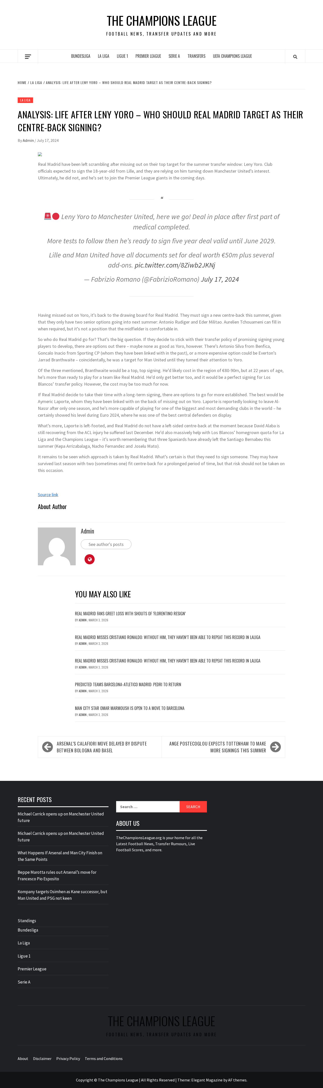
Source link (48, 494)
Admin (29, 140)
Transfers (196, 56)
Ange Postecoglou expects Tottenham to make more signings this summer (217, 747)
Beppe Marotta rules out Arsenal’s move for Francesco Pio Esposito (57, 875)
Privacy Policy (68, 1058)
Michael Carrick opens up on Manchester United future (61, 817)
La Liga (103, 56)
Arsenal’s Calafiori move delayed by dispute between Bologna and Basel (102, 747)
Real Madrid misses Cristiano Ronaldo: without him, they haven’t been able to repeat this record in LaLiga (167, 637)
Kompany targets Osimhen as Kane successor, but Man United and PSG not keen (62, 895)
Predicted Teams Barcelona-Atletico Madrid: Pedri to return (128, 684)
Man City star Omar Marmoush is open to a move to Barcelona (129, 708)
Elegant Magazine (207, 1079)
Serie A (174, 56)
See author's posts (106, 544)
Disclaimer (42, 1058)
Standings (27, 920)
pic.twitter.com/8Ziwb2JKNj (175, 265)
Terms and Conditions (104, 1058)
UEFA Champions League (232, 56)
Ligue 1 (122, 56)
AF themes (237, 1079)
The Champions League (162, 20)
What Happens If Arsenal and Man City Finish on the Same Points (60, 856)
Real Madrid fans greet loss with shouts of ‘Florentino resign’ (130, 614)
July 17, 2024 (220, 279)
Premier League (148, 56)
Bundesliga (80, 56)
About (23, 1058)
